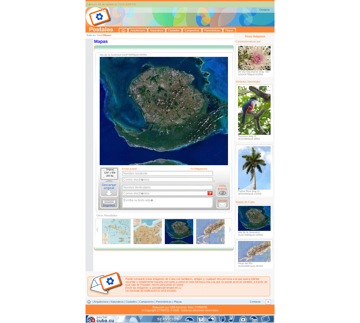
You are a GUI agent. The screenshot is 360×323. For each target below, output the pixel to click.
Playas (178, 301)
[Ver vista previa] (222, 190)
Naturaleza (116, 301)
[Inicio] (123, 30)
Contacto (264, 9)
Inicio (100, 35)
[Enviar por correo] (222, 203)
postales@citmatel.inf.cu (166, 287)
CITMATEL (201, 307)
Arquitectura (101, 301)
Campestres (146, 301)
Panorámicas (164, 301)
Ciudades (131, 301)
